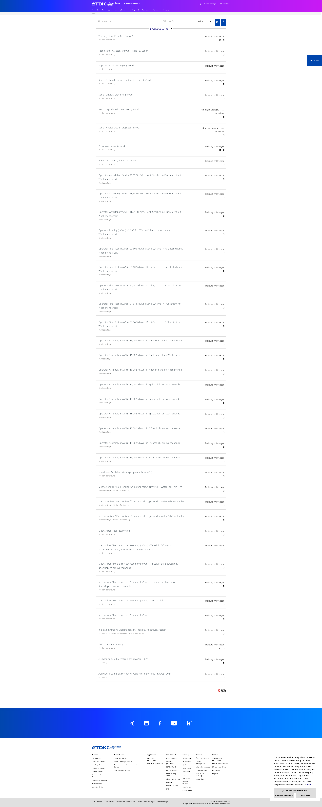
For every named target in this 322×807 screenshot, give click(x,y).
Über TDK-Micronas (202, 758)
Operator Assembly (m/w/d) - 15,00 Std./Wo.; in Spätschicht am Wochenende (139, 384)
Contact (166, 10)
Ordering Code (171, 758)
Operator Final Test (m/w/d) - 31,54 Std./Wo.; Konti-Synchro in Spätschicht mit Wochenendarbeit (139, 287)
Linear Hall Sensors (98, 761)
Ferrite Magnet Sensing (122, 770)
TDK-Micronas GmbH (132, 3)
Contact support (172, 770)
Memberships (187, 758)
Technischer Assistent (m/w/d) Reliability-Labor (123, 50)
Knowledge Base (172, 786)
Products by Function (99, 780)
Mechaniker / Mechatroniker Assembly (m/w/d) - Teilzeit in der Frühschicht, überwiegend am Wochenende (138, 584)
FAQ (167, 789)
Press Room (187, 768)
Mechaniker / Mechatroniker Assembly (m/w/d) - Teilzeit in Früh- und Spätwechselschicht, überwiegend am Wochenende (135, 547)
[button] (161, 28)
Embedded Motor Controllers (98, 776)
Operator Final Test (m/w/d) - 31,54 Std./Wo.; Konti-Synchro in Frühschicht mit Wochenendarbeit (139, 305)
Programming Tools (171, 775)
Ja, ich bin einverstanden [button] (295, 790)
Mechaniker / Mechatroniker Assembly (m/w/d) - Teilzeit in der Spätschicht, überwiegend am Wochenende (138, 565)
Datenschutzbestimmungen (125, 802)
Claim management (173, 779)
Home (93, 13)
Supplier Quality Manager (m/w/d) (116, 65)
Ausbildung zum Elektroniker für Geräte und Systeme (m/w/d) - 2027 (134, 673)
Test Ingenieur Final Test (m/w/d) (115, 36)
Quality (185, 765)
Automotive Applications (151, 759)
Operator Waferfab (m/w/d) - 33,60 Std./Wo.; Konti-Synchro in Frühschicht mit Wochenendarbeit (139, 177)
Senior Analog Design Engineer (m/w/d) (119, 127)
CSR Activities (187, 790)
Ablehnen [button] (306, 795)
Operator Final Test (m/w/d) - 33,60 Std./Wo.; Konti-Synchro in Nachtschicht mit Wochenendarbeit (140, 250)
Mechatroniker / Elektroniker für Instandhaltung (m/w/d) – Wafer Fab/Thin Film (140, 486)
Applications (120, 10)
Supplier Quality (185, 783)
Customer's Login (210, 4)
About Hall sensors (120, 758)
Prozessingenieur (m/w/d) (112, 145)
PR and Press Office (219, 767)
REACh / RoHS (171, 767)
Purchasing (186, 778)
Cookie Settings (162, 802)
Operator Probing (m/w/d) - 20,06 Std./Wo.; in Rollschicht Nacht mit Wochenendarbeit (134, 232)
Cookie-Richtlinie (97, 802)
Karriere (156, 10)
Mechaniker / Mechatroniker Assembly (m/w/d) (123, 615)
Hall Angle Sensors (98, 765)
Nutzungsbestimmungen (146, 802)
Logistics (186, 775)
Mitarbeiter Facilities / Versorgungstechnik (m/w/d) (125, 472)
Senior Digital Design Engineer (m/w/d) (118, 109)
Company (146, 10)
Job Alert (314, 60)
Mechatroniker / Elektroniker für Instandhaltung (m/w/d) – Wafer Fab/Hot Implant (141, 501)
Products (95, 10)
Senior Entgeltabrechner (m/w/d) (115, 94)
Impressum (110, 802)
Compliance (187, 787)
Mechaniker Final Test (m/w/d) (114, 530)
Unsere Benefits (201, 770)
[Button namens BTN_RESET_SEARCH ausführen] (223, 21)
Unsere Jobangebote (200, 763)
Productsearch (97, 783)
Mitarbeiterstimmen (203, 767)
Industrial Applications (155, 763)
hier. (309, 784)
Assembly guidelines (169, 763)
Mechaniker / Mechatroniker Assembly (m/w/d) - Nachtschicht (131, 600)
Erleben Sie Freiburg (200, 775)
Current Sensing (97, 771)
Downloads (170, 782)
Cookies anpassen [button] (284, 795)
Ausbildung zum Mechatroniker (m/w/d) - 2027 (123, 658)
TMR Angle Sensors (98, 768)
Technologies (107, 10)
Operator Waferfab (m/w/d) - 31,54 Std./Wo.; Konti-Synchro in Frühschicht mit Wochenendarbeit (139, 195)
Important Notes (97, 787)
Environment (187, 761)
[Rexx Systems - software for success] (222, 690)
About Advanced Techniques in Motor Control (127, 766)
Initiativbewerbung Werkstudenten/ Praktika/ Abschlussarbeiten (132, 629)
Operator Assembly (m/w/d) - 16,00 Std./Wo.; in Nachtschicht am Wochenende (140, 340)
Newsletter (186, 771)
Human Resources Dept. (220, 763)
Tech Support (133, 10)
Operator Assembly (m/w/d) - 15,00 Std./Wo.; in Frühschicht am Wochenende (139, 428)
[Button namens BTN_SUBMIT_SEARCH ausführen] (217, 22)
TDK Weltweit (200, 779)
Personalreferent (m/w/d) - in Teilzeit (117, 160)
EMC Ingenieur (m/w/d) (110, 644)
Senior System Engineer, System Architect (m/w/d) (124, 80)
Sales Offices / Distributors (217, 759)
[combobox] (204, 21)
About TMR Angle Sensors (123, 761)
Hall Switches (96, 758)
